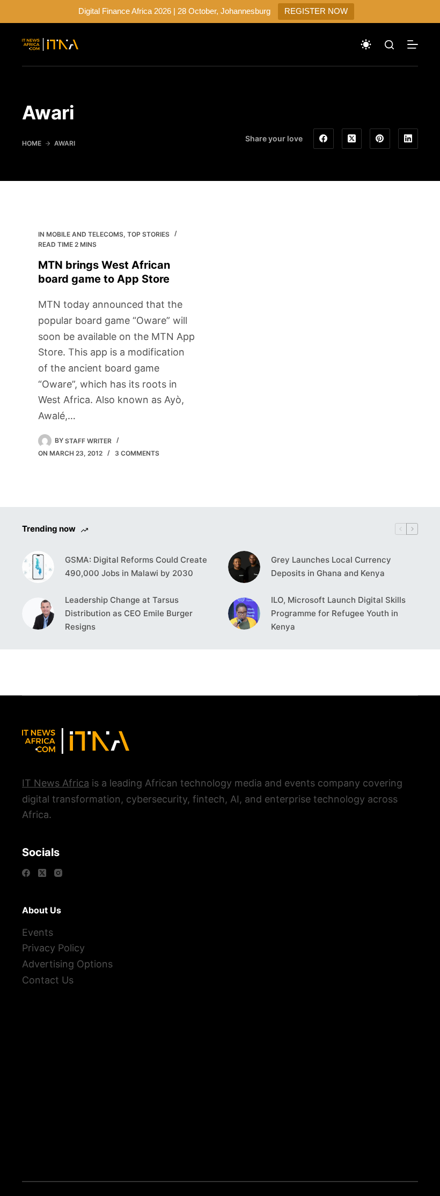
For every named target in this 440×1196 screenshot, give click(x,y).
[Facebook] (323, 138)
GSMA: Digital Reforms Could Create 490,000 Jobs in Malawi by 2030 (136, 566)
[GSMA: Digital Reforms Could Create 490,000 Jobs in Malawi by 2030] (38, 567)
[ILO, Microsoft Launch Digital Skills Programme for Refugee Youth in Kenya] (244, 613)
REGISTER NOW (316, 11)
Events (37, 932)
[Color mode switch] (366, 44)
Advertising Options (67, 964)
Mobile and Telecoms (84, 234)
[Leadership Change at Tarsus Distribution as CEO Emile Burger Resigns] (38, 613)
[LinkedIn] (408, 138)
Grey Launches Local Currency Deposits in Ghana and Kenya (331, 566)
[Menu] (412, 44)
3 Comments (137, 453)
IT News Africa (55, 783)
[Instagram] (58, 873)
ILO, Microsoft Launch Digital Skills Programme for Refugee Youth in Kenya (338, 613)
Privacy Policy (53, 947)
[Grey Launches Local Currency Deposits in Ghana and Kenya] (244, 567)
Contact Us (48, 980)
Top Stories (148, 234)
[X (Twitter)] (352, 138)
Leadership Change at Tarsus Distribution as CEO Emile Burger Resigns (129, 613)
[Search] (389, 44)
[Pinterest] (380, 138)
